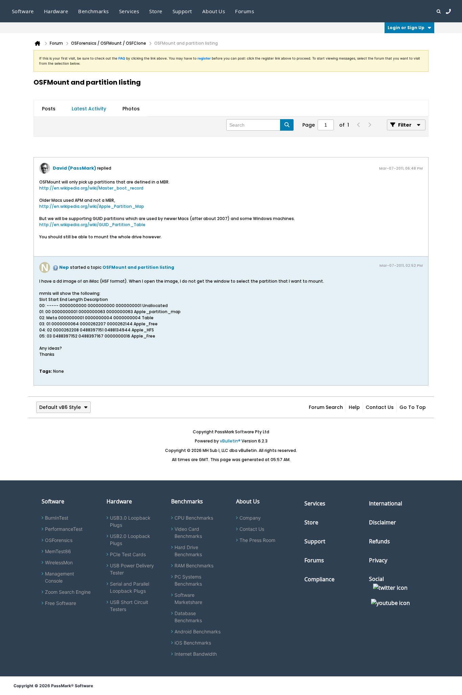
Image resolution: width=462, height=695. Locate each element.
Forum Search (326, 407)
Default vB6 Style (60, 407)
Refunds (379, 541)
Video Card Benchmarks (188, 532)
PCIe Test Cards (128, 554)
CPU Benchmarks (194, 518)
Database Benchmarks (188, 616)
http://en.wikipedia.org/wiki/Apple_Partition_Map (91, 206)
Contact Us (380, 407)
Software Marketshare (188, 598)
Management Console (59, 577)
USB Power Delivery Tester (132, 569)
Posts (48, 108)
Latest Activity (89, 108)
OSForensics (58, 540)
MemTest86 (58, 551)
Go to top (412, 407)
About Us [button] (213, 11)
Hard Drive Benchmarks (188, 550)
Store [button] (155, 11)
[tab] (49, 108)
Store (311, 522)
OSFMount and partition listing (138, 267)
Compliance (319, 579)
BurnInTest (56, 518)
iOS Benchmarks (193, 643)
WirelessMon (59, 562)
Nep (64, 267)
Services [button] (129, 11)
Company (250, 518)
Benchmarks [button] (93, 11)
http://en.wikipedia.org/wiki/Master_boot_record (91, 188)
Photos (131, 108)
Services (314, 503)
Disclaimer (382, 522)
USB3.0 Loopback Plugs (130, 521)
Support (182, 11)
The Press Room (257, 540)
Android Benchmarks (198, 631)
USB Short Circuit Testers (129, 605)
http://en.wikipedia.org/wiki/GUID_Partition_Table (92, 224)
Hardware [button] (56, 11)
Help (354, 407)
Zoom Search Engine (68, 592)
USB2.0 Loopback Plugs (130, 539)
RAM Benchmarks (194, 565)
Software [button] (23, 11)
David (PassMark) (74, 168)
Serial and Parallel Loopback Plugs (129, 587)
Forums (244, 11)
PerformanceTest (64, 529)
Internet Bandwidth (196, 654)
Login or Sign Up (406, 27)
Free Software (60, 603)
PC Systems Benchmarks (188, 580)
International (385, 503)
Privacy (378, 560)
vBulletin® (230, 441)
